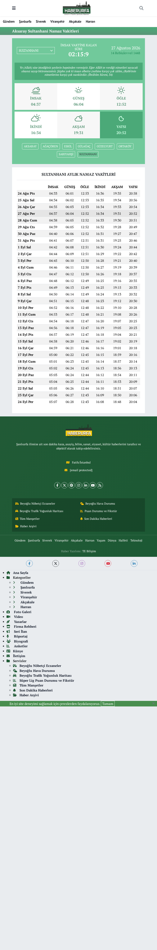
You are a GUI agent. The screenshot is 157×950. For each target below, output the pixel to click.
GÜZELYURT (105, 146)
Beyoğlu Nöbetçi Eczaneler (37, 503)
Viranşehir (57, 21)
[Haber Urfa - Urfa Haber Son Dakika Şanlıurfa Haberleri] (76, 8)
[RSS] (100, 485)
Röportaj (20, 636)
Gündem (8, 21)
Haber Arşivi (28, 526)
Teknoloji (136, 540)
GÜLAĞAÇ (84, 146)
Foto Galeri (22, 612)
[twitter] (55, 563)
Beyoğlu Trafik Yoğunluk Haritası (41, 511)
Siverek (41, 21)
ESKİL (68, 146)
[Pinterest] (71, 485)
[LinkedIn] (86, 485)
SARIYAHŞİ (66, 154)
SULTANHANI (88, 154)
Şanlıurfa (25, 21)
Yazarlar (20, 621)
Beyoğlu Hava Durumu (100, 503)
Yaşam (101, 540)
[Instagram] (78, 485)
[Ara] (141, 8)
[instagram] (81, 563)
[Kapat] (154, 703)
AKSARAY (30, 146)
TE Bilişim (89, 551)
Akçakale (75, 21)
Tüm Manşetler (30, 519)
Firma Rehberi (24, 626)
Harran (90, 21)
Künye (18, 651)
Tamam (107, 703)
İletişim (19, 656)
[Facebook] (57, 485)
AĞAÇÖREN (50, 146)
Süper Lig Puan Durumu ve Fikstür (47, 680)
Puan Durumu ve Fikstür (101, 511)
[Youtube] (93, 485)
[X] (64, 485)
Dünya (112, 540)
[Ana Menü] (14, 8)
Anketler (20, 646)
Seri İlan (20, 631)
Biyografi (20, 641)
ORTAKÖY (125, 146)
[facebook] (29, 563)
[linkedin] (134, 563)
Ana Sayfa (20, 572)
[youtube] (108, 563)
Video (18, 616)
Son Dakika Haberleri (98, 519)
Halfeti (123, 540)
